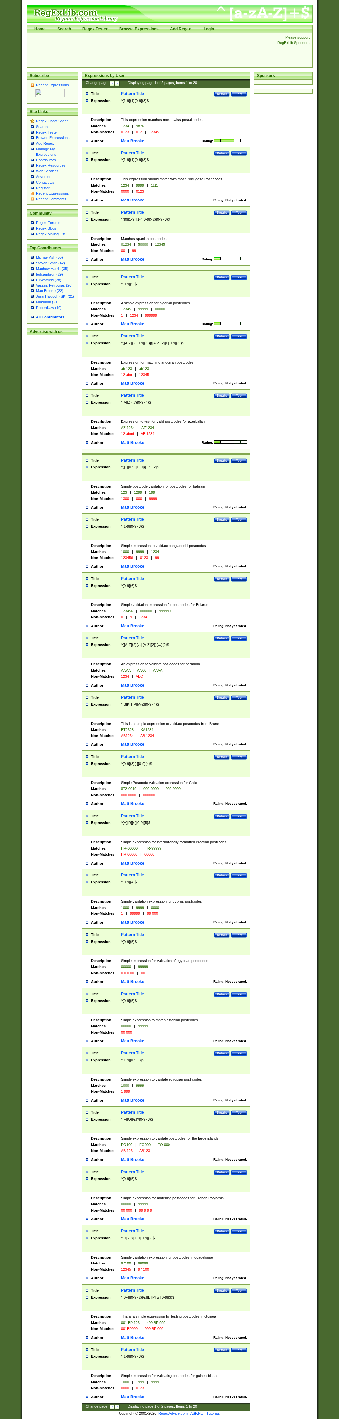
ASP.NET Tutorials (205, 1413)
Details (222, 94)
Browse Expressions (139, 29)
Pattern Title (132, 93)
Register (43, 188)
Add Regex (180, 29)
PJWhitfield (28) (48, 280)
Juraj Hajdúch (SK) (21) (55, 296)
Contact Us (45, 182)
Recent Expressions (52, 85)
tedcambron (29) (49, 274)
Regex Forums (48, 223)
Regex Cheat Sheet (52, 121)
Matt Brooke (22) (49, 291)
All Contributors (50, 317)
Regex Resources (51, 165)
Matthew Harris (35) (52, 269)
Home (40, 29)
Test (239, 94)
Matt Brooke (132, 141)
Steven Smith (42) (50, 263)
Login (209, 29)
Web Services (47, 171)
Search (64, 29)
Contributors (46, 160)
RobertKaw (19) (49, 308)
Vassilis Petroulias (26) (54, 285)
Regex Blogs (46, 228)
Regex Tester (95, 29)
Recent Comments (51, 199)
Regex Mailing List (50, 234)
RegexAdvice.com (173, 1413)
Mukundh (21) (47, 302)
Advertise (43, 177)
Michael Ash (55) (49, 257)
